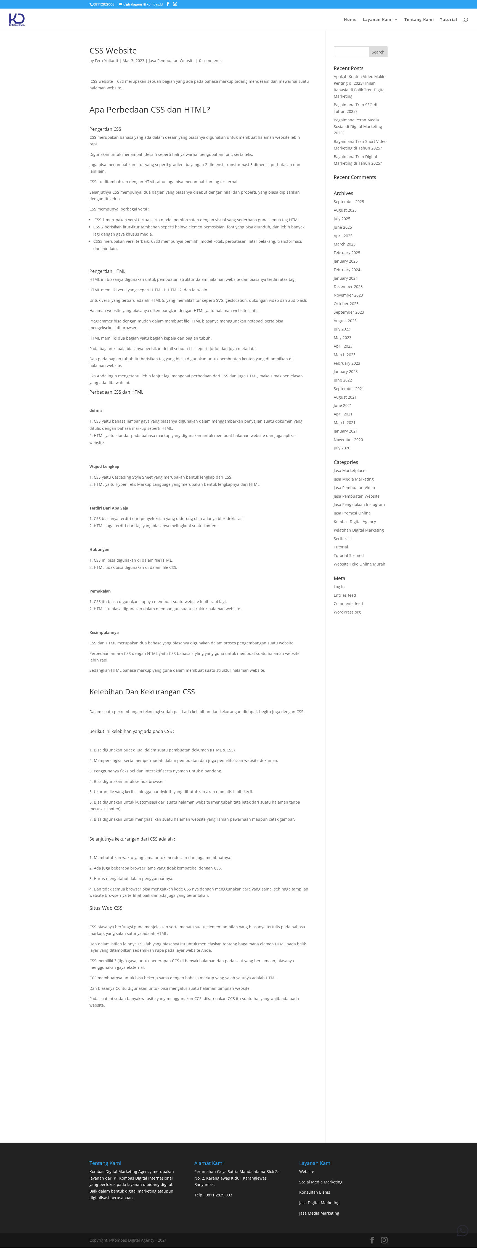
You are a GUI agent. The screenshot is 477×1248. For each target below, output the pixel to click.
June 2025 (343, 227)
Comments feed (348, 603)
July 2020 (342, 447)
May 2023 (342, 337)
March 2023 (345, 354)
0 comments (210, 60)
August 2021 (345, 397)
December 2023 (348, 286)
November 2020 (348, 439)
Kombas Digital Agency (355, 521)
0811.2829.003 (219, 1195)
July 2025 (342, 218)
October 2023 (346, 303)
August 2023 (345, 320)
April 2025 (343, 235)
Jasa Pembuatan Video (354, 487)
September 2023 (349, 312)
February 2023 (347, 363)
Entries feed (345, 595)
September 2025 (349, 201)
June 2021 (343, 405)
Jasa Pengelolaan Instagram (359, 504)
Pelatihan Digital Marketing (359, 530)
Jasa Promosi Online (352, 513)
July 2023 (342, 329)
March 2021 (345, 422)
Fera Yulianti (106, 60)
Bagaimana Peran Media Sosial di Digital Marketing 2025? (358, 126)
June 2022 (343, 380)
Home (350, 20)
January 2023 (346, 371)
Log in (339, 586)
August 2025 (345, 210)
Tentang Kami (419, 20)
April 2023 (343, 346)
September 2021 (349, 388)
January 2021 (346, 431)
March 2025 (345, 244)
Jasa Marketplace (349, 470)
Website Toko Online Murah (359, 564)
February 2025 (347, 252)
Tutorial (448, 20)
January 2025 (346, 261)
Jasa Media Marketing (354, 479)
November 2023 (348, 295)
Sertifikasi (343, 538)
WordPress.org (347, 612)
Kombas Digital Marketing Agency (120, 1171)
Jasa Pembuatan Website (172, 60)
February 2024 (347, 269)
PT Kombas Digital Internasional (143, 1178)
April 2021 (343, 414)
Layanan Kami (378, 20)
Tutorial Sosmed (349, 555)
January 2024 (346, 278)
